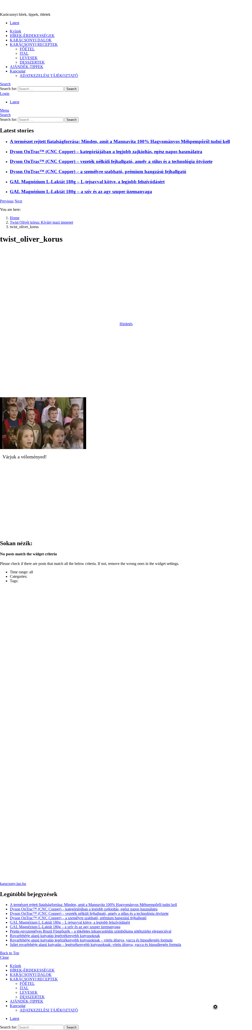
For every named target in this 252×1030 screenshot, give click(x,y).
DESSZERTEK (32, 62)
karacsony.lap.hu (13, 884)
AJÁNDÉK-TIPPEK (26, 67)
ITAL (24, 53)
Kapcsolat (17, 71)
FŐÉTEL (27, 49)
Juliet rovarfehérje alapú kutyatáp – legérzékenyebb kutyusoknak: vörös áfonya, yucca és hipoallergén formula (95, 944)
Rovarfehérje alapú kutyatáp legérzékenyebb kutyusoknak (55, 936)
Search (71, 89)
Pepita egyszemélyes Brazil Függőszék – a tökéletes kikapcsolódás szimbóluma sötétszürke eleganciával (90, 931)
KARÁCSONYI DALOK (31, 40)
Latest (14, 23)
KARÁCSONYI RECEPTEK (34, 44)
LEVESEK (29, 58)
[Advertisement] (126, 283)
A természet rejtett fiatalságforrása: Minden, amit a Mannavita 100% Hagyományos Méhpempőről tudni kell (120, 141)
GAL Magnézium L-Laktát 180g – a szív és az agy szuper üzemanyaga (81, 191)
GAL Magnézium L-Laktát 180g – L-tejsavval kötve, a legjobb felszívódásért (87, 181)
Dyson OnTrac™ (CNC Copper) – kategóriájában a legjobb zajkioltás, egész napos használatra (106, 151)
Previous (7, 201)
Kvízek (15, 31)
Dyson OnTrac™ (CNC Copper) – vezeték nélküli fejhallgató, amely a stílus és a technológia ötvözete (111, 161)
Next (18, 201)
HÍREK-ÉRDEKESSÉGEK (32, 36)
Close (4, 957)
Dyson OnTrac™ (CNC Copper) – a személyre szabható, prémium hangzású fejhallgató (98, 171)
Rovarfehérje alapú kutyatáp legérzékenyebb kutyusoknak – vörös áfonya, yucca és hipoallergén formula (91, 940)
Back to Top (9, 953)
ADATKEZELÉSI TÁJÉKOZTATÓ (49, 75)
